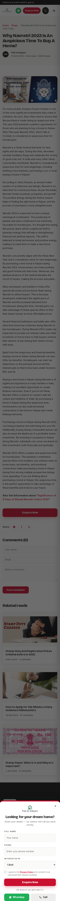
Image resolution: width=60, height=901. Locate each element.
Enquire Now (30, 882)
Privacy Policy (26, 872)
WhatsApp (18, 897)
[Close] (30, 450)
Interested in (12, 859)
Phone (7, 845)
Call (45, 897)
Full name (10, 831)
